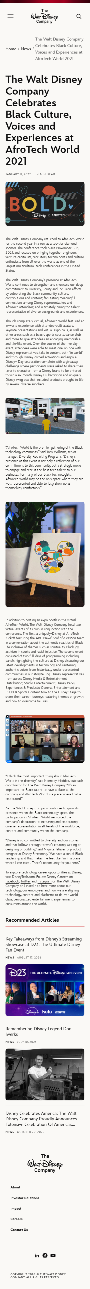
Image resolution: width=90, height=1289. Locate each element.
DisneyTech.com (23, 877)
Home (11, 49)
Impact (15, 1208)
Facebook (12, 881)
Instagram (45, 881)
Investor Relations (24, 1198)
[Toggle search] (79, 16)
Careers (16, 1219)
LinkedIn (30, 886)
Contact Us (19, 1230)
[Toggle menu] (10, 16)
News (26, 49)
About (15, 1187)
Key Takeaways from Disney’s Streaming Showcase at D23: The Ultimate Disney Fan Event (44, 944)
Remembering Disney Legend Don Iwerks (39, 1031)
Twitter (25, 881)
